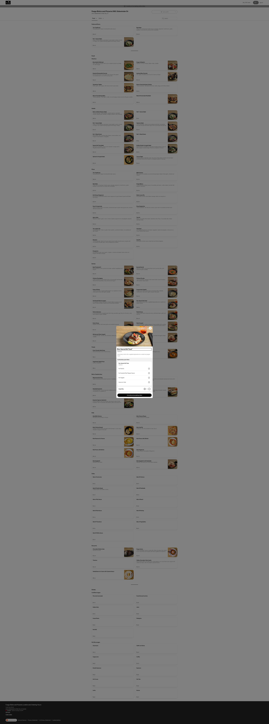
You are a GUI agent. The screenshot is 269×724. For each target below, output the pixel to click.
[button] (134, 336)
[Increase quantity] (149, 389)
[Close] (150, 328)
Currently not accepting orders (134, 395)
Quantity (121, 389)
